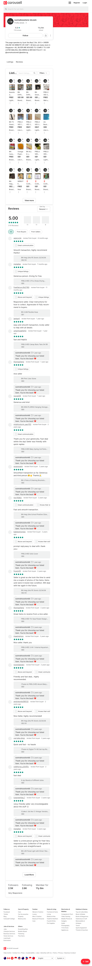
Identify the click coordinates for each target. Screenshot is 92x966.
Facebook (7, 912)
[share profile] (46, 35)
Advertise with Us (46, 953)
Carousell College (9, 919)
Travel (78, 925)
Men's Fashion (37, 916)
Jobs (5, 929)
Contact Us (16, 953)
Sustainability (30, 953)
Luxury (34, 914)
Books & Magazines (82, 916)
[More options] (50, 35)
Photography (65, 925)
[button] (32, 22)
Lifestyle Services (9, 931)
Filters (42, 73)
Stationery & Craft (81, 919)
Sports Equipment (81, 928)
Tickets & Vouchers (82, 930)
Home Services (8, 936)
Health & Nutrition (52, 919)
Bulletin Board (22, 931)
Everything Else (23, 929)
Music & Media (80, 914)
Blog (5, 916)
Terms (55, 953)
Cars (19, 912)
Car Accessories (23, 914)
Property (20, 916)
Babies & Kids (51, 916)
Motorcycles (22, 919)
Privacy (60, 953)
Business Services (9, 933)
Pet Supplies (51, 923)
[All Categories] (69, 2)
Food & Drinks (51, 921)
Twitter (6, 914)
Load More (29, 875)
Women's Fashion (37, 912)
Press (23, 953)
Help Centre (7, 953)
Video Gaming (65, 916)
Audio (63, 923)
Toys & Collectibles (82, 912)
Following (21, 933)
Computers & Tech (67, 914)
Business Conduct (70, 953)
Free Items (21, 936)
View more (29, 200)
